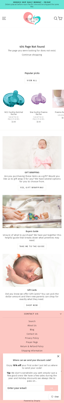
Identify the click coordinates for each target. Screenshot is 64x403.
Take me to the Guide (32, 246)
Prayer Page (32, 342)
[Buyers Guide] (32, 211)
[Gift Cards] (32, 270)
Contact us (31, 314)
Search (32, 321)
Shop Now (32, 305)
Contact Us (32, 334)
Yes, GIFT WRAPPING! (32, 188)
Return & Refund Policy (31, 346)
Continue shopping (32, 54)
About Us (32, 325)
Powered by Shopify (32, 401)
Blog (32, 329)
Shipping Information (32, 350)
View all (32, 80)
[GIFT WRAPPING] (32, 152)
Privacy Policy (32, 338)
